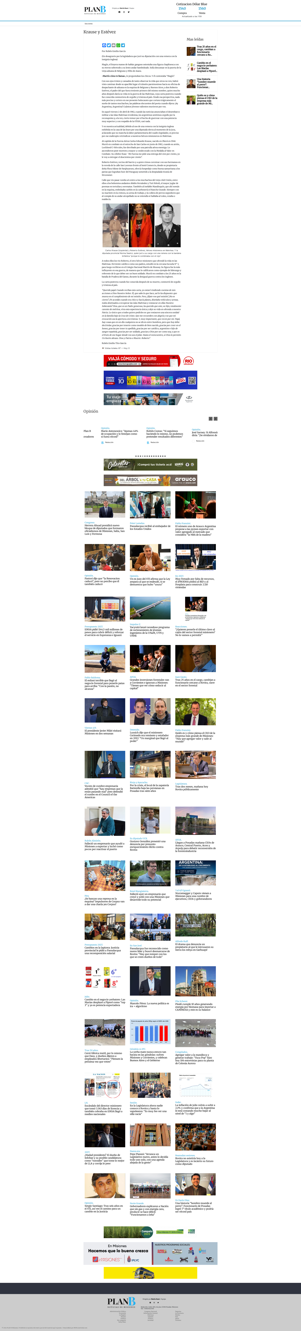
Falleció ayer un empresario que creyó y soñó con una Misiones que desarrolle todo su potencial (149, 897)
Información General (151, 1313)
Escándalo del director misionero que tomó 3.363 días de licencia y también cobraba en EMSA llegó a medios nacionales (103, 1110)
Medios (177, 1315)
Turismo (178, 1320)
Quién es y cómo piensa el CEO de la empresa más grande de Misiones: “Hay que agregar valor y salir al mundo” (195, 737)
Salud (177, 1318)
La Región (122, 1315)
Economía (122, 1313)
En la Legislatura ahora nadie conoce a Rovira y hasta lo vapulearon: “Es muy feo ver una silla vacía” (148, 1109)
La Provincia (179, 1313)
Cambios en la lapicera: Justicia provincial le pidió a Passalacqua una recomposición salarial (103, 950)
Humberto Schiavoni (188, 441)
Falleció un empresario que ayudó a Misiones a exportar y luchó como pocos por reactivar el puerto (104, 846)
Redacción (94, 441)
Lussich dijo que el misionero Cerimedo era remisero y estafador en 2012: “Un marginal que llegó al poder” (149, 736)
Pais (176, 1317)
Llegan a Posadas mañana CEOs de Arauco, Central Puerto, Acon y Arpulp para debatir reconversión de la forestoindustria (195, 847)
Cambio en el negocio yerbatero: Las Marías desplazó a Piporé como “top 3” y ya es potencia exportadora (105, 1002)
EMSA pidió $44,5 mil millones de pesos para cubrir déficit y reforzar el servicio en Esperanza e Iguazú (104, 632)
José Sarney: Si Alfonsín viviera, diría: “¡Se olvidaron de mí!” (103, 434)
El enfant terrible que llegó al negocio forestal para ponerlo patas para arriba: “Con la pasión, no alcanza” (105, 684)
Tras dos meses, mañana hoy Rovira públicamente (191, 788)
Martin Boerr (124, 8)
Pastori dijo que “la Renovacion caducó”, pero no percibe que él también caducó (102, 581)
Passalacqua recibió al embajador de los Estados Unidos (150, 527)
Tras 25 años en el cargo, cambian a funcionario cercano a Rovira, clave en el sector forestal (195, 682)
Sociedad (150, 1320)
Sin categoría (121, 1320)
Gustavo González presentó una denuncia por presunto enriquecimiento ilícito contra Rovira (148, 845)
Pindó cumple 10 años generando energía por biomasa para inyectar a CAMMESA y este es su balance (195, 1007)
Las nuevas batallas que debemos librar (195, 434)
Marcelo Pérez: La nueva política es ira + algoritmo (149, 1005)
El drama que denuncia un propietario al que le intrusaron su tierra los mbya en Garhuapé (194, 947)
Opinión (150, 1317)
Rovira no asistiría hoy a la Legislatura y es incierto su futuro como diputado (194, 1161)
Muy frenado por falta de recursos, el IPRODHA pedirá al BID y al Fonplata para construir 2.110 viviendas (194, 583)
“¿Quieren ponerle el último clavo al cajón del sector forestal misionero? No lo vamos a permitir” (195, 632)
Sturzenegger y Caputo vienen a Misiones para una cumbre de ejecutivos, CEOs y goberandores (193, 896)
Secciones (89, 24)
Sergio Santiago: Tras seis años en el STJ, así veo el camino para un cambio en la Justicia (104, 1208)
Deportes (178, 1311)
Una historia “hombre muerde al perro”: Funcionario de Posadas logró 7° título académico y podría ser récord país (194, 1207)
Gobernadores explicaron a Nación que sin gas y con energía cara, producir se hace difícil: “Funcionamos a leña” (149, 1210)
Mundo (123, 1317)
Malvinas (150, 1315)
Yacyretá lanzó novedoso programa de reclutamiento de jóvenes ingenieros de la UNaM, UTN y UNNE (150, 631)
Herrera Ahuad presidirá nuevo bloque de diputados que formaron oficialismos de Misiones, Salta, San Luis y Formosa (105, 529)
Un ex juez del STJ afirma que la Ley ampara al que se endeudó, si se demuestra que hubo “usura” (150, 581)
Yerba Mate (122, 1322)
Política (123, 1318)
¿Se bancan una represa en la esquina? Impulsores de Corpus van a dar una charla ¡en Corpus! (105, 901)
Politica (150, 1318)
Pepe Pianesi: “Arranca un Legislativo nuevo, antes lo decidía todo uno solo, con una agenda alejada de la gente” (149, 1158)
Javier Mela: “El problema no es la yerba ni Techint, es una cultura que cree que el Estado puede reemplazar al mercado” (150, 434)
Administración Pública (118, 1311)
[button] (216, 419)
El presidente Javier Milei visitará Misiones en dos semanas (103, 732)
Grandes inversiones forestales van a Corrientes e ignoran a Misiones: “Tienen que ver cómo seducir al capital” (149, 684)
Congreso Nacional (150, 1311)
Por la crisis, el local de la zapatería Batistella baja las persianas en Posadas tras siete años (149, 788)
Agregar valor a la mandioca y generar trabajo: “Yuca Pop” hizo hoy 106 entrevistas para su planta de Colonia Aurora (194, 1059)
